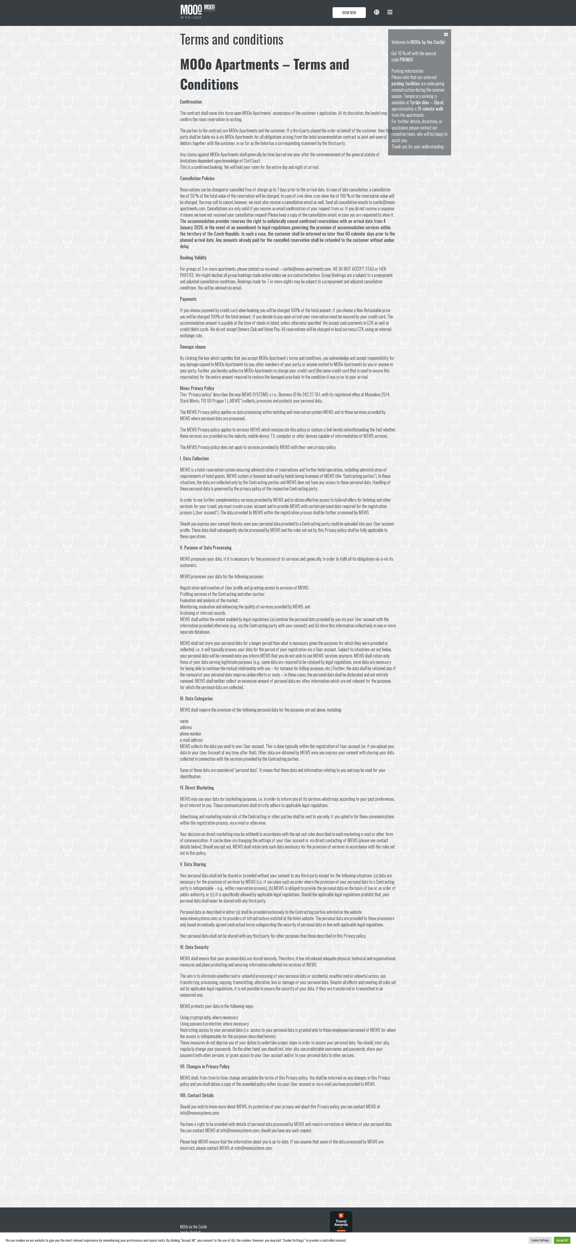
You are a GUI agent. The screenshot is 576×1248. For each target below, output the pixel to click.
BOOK (349, 12)
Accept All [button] (562, 1240)
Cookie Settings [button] (540, 1240)
